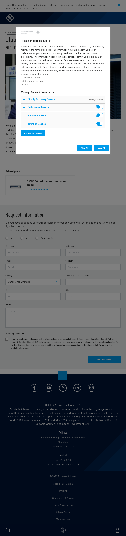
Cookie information (31, 77)
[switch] (99, 107)
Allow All (84, 147)
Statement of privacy (32, 80)
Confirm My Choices (33, 133)
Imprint (25, 84)
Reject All (101, 147)
